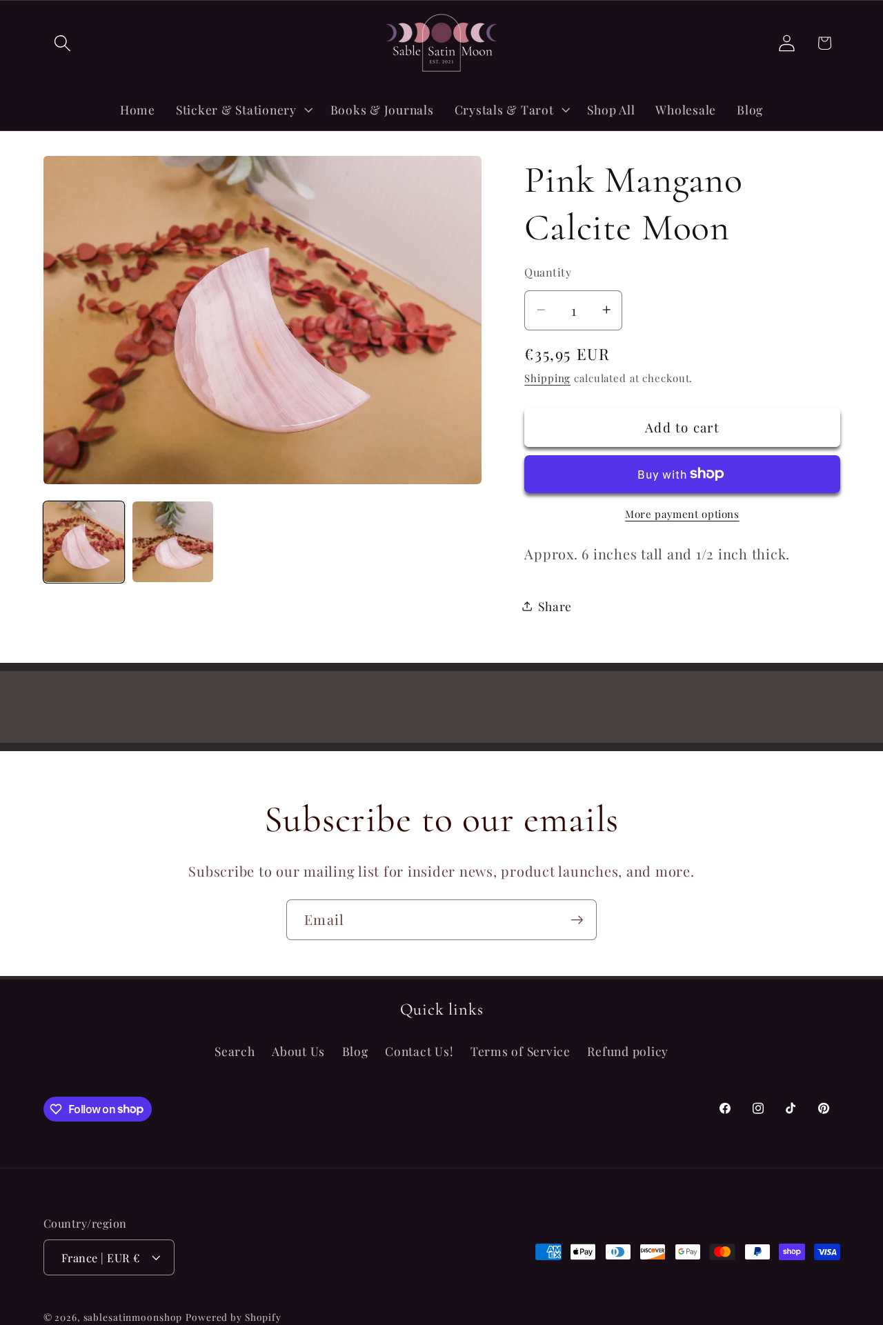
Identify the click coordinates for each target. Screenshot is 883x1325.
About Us (298, 1051)
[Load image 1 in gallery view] (83, 541)
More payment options (682, 513)
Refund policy (627, 1051)
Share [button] (555, 605)
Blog (355, 1051)
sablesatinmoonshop (133, 1317)
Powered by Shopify (233, 1317)
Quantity (547, 271)
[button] (62, 43)
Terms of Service (520, 1051)
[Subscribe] (577, 919)
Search (235, 1051)
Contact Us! (419, 1051)
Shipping (547, 377)
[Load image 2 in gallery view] (172, 541)
